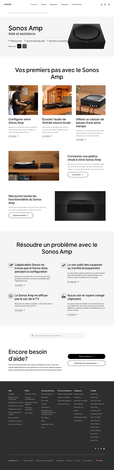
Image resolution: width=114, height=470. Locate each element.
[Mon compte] (101, 4)
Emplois (44, 404)
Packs (76, 411)
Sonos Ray (94, 407)
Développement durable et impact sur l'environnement (48, 412)
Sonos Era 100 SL (96, 414)
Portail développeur (64, 401)
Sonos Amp (94, 437)
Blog (42, 421)
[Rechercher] (105, 4)
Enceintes (77, 397)
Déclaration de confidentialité (44, 460)
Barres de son (78, 407)
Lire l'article (76, 175)
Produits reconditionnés (30, 398)
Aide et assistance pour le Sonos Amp (37, 13)
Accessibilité (59, 460)
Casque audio (78, 394)
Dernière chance (30, 394)
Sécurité (77, 460)
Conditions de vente (15, 421)
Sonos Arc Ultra (96, 401)
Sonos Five (94, 434)
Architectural (78, 414)
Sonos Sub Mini (96, 430)
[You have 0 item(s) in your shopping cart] (109, 4)
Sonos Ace (94, 397)
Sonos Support (12, 13)
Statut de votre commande (13, 398)
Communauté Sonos (15, 424)
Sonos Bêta (29, 413)
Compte (11, 394)
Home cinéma (78, 404)
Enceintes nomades (80, 401)
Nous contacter (85, 356)
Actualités (44, 397)
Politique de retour (14, 409)
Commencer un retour (15, 406)
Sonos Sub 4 (95, 427)
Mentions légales (28, 460)
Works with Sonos (63, 404)
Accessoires (78, 420)
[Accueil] (7, 4)
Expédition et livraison (15, 402)
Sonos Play (94, 394)
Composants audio (80, 417)
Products (21, 13)
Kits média (44, 401)
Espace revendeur (64, 397)
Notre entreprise (47, 394)
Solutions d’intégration (65, 394)
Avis (42, 428)
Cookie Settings (87, 460)
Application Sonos (47, 424)
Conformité (69, 460)
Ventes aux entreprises (29, 409)
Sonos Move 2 (95, 424)
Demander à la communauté (85, 363)
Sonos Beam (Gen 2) (97, 404)
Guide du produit (19, 215)
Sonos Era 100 (95, 411)
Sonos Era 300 (95, 417)
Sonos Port (94, 440)
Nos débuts (45, 418)
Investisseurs (45, 407)
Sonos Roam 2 (95, 420)
